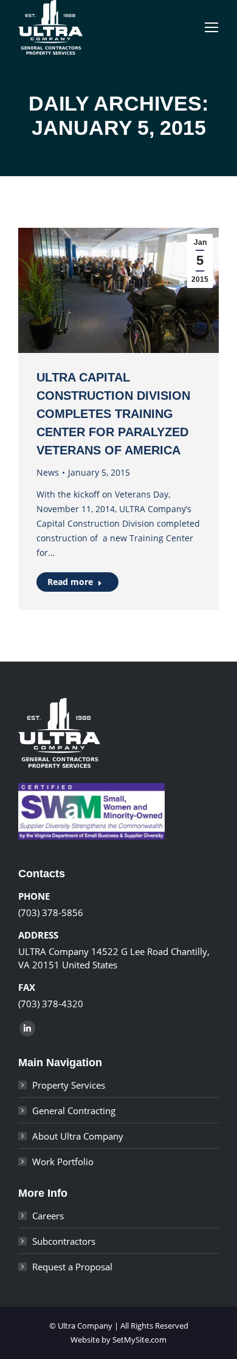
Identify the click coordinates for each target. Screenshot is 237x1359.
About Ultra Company (77, 1136)
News (47, 472)
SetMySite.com (139, 1339)
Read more (70, 581)
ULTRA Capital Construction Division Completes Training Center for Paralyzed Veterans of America (113, 414)
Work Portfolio (63, 1161)
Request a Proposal (72, 1267)
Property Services (68, 1085)
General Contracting (73, 1110)
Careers (48, 1216)
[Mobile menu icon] (211, 27)
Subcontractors (63, 1241)
